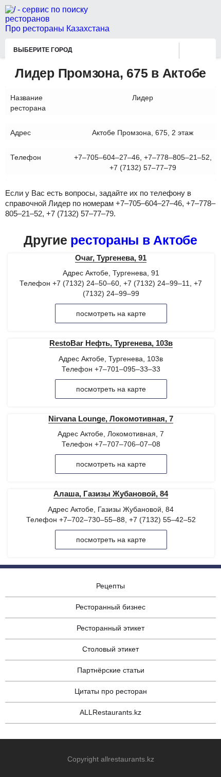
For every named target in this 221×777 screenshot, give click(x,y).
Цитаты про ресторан (111, 691)
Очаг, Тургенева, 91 (110, 257)
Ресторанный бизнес (110, 607)
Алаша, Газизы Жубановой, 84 (110, 493)
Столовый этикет (110, 649)
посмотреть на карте (111, 313)
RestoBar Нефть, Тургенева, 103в (111, 343)
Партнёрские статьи (110, 670)
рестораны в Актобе (133, 240)
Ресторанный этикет (110, 628)
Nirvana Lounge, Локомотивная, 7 (110, 418)
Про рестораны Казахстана (57, 28)
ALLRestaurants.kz (110, 712)
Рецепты (110, 586)
